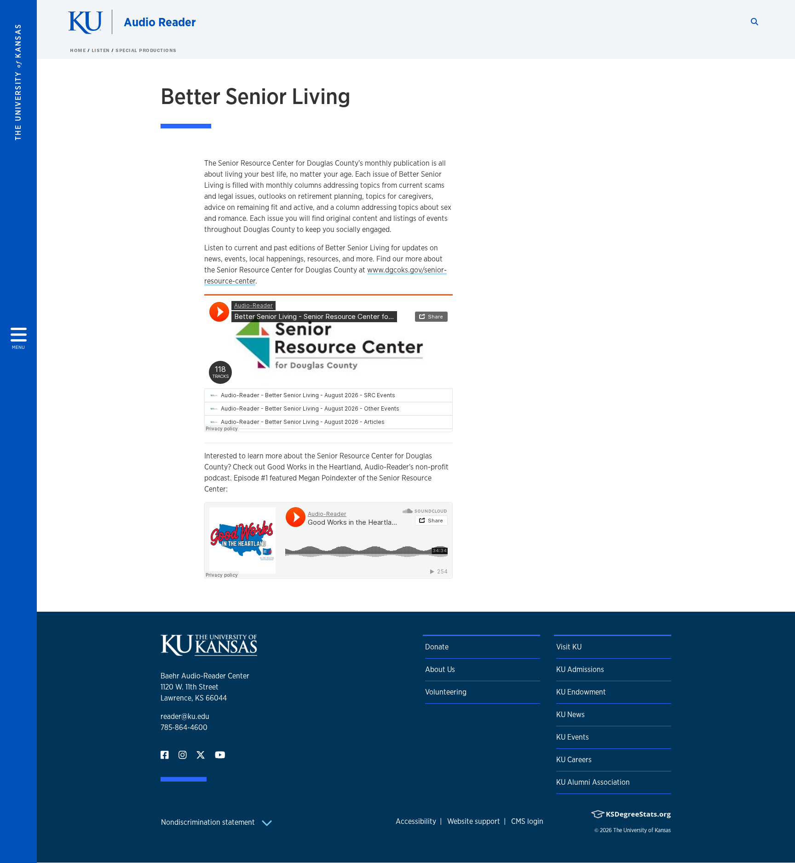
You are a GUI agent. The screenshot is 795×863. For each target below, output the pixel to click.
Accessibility (416, 821)
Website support (473, 821)
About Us (440, 669)
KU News (570, 714)
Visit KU (569, 647)
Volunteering (446, 692)
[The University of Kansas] (209, 652)
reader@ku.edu (185, 716)
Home (78, 50)
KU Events (572, 737)
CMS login (527, 821)
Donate (437, 647)
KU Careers (574, 760)
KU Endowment (581, 692)
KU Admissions (580, 669)
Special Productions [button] (146, 50)
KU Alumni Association (593, 782)
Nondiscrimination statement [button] (209, 822)
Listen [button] (102, 50)
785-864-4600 (184, 727)
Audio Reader (160, 22)
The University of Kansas (642, 830)
